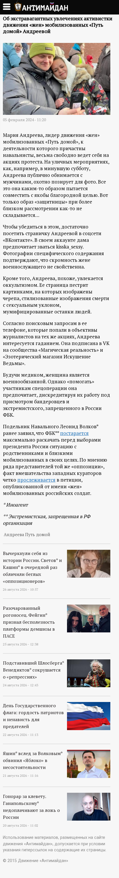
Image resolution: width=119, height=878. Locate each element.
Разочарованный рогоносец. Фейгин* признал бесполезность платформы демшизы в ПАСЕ (29, 622)
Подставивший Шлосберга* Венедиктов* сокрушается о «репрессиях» (33, 670)
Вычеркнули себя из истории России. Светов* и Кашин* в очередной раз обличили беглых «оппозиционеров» (32, 567)
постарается (74, 433)
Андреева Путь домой (27, 534)
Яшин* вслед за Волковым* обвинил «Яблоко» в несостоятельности (32, 760)
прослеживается (36, 479)
